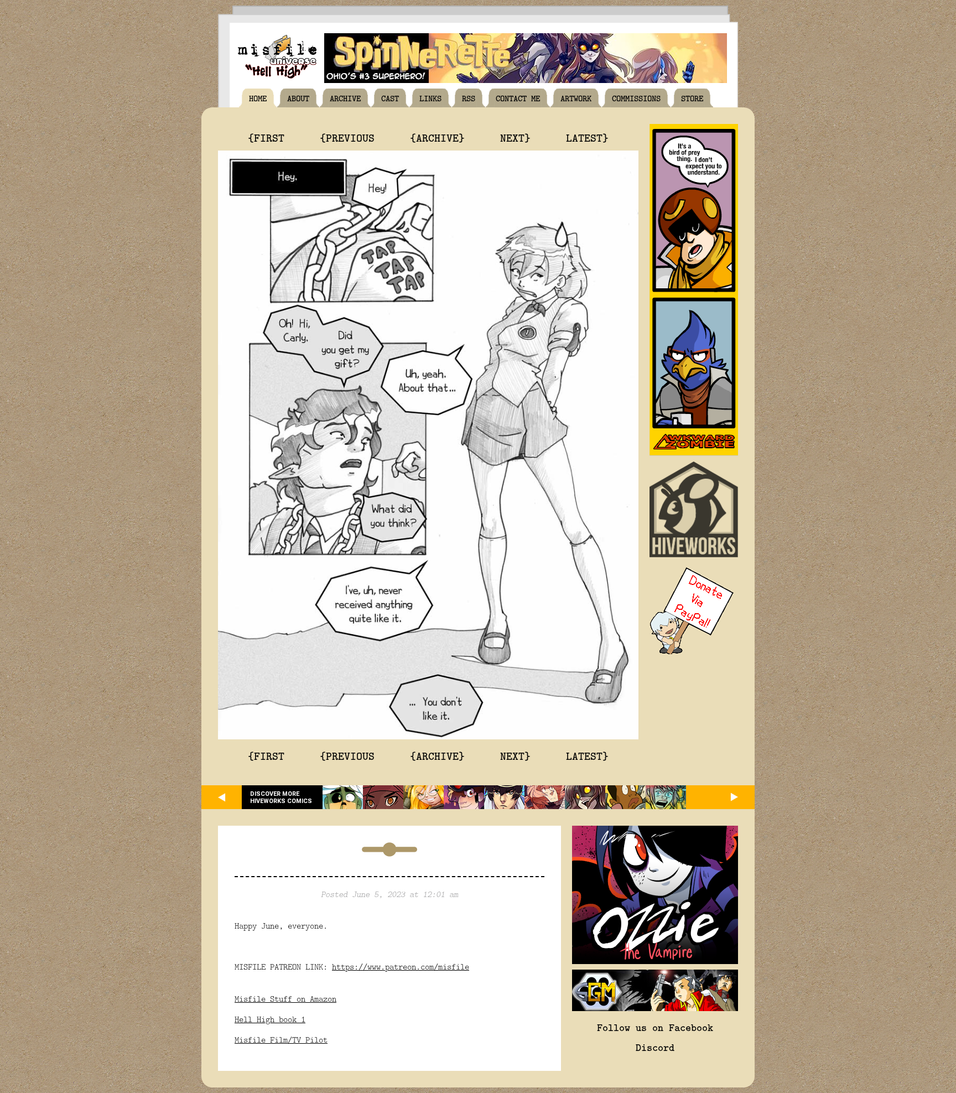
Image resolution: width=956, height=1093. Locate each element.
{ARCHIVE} (437, 137)
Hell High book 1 (270, 1019)
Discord (655, 1047)
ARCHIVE (345, 98)
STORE (692, 98)
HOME (258, 98)
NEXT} (515, 137)
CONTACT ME (518, 98)
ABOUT (298, 98)
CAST (390, 98)
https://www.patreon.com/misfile (400, 966)
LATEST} (587, 137)
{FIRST (266, 137)
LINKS (430, 98)
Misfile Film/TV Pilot (281, 1039)
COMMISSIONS (636, 98)
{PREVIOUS (347, 137)
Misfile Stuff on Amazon (285, 998)
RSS (468, 98)
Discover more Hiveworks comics (281, 797)
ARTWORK (575, 98)
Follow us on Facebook (655, 1027)
